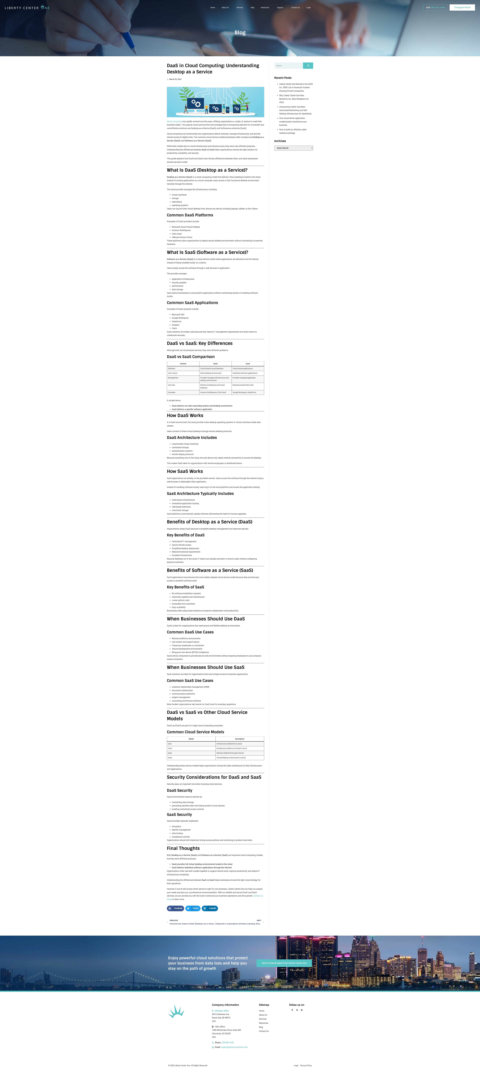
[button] (175, 908)
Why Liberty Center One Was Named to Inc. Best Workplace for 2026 (294, 99)
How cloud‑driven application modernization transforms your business (293, 121)
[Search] (308, 65)
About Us (225, 7)
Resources (265, 7)
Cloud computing (174, 121)
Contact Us (295, 7)
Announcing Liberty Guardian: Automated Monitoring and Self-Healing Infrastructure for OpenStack (295, 110)
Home (212, 7)
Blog (252, 7)
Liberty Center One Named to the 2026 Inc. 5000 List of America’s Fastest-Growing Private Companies (296, 87)
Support (280, 7)
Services (240, 7)
